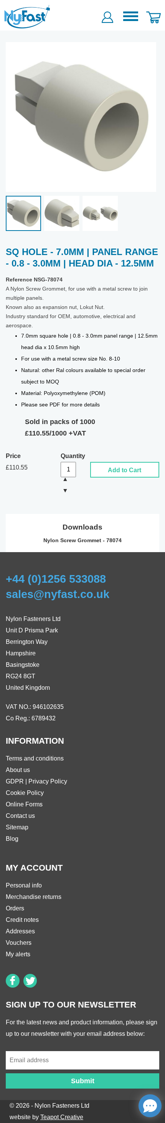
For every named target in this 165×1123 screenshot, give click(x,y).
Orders (15, 908)
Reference (19, 280)
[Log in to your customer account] (107, 15)
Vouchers (18, 942)
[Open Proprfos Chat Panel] (150, 1105)
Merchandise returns (33, 897)
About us (18, 770)
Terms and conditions (35, 758)
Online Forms (24, 804)
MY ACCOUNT (34, 868)
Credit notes (22, 920)
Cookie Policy (25, 793)
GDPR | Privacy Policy (36, 781)
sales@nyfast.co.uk (57, 594)
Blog (12, 838)
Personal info (24, 885)
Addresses (20, 931)
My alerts (18, 954)
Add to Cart (124, 470)
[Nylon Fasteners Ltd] (27, 16)
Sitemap (17, 827)
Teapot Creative (61, 1117)
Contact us (20, 816)
